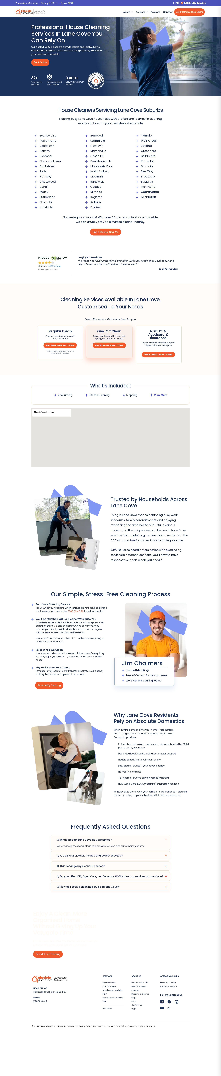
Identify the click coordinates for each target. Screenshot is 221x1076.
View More (160, 395)
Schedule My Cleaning (48, 954)
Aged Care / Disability (113, 990)
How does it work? (139, 982)
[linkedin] (162, 1002)
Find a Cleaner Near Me (105, 232)
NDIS (105, 994)
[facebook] (169, 1002)
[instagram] (177, 1002)
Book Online (40, 62)
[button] (182, 260)
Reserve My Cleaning (49, 685)
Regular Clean (109, 982)
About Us (136, 976)
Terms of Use (99, 1026)
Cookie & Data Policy (116, 1026)
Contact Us (136, 1005)
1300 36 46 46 (195, 3)
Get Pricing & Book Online (189, 11)
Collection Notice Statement (141, 1026)
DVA (104, 1001)
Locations (107, 1008)
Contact (168, 12)
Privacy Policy (85, 1026)
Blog (133, 997)
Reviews (155, 12)
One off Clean (109, 986)
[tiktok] (169, 1008)
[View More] (151, 395)
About (126, 12)
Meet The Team (138, 986)
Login (133, 1008)
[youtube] (162, 1008)
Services (140, 12)
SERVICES (107, 976)
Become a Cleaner (140, 994)
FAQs (133, 1001)
